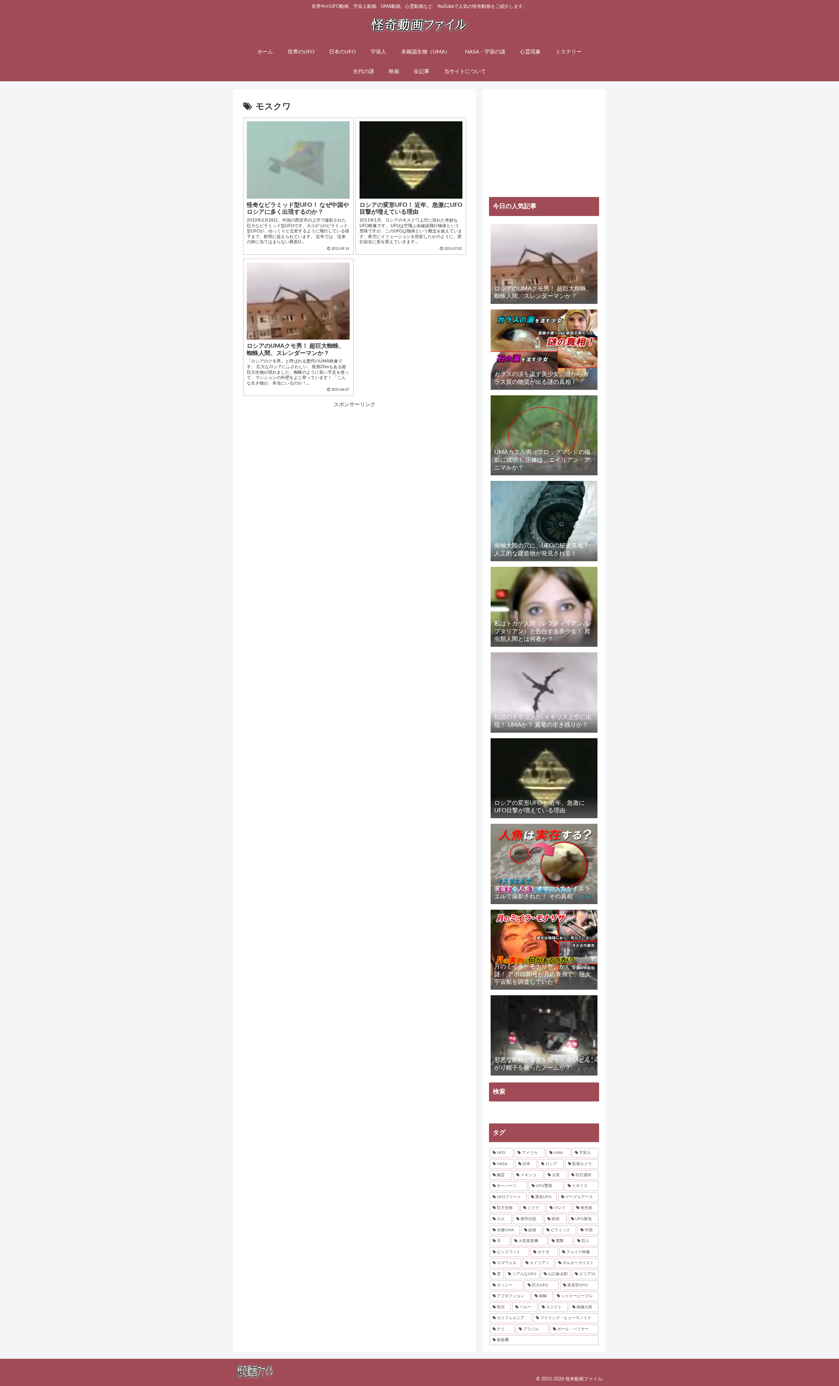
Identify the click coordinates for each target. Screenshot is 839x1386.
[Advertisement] (299, 455)
